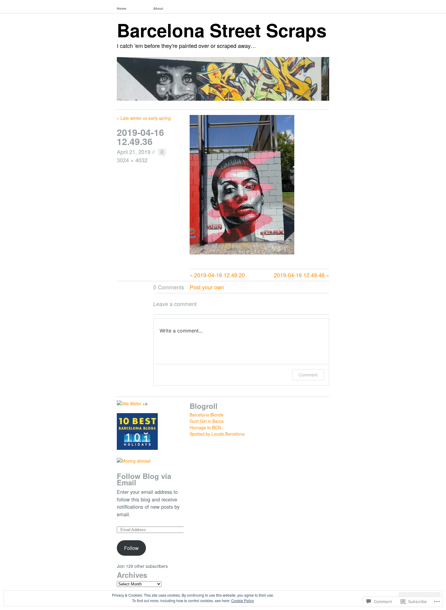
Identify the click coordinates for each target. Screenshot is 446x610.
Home (121, 8)
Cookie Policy (242, 600)
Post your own (207, 287)
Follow (131, 547)
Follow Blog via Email (144, 479)
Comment (308, 374)
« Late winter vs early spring (144, 118)
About (158, 8)
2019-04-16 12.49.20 (219, 275)
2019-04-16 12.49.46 (299, 275)
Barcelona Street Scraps (221, 30)
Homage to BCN (205, 427)
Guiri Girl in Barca (207, 421)
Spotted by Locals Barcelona (217, 434)
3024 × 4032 (132, 160)
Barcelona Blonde (207, 415)
